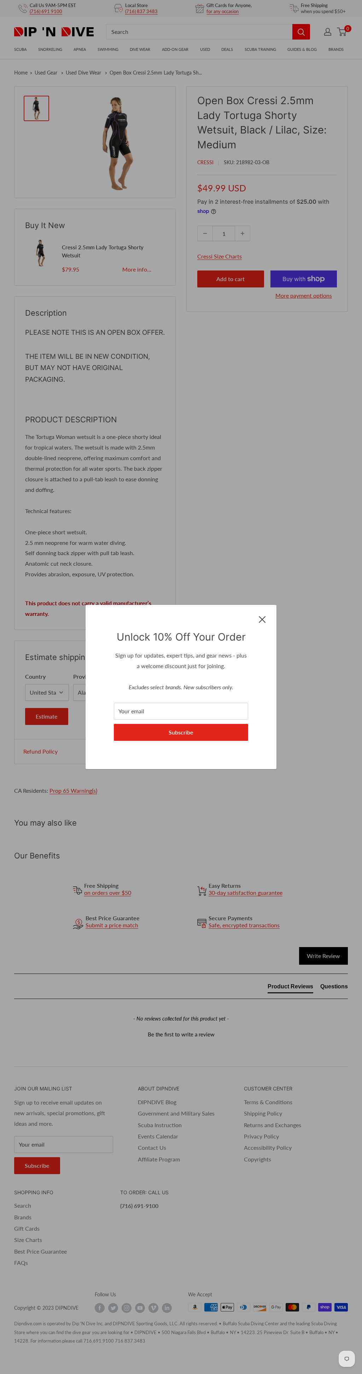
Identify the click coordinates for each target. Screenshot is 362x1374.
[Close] (262, 618)
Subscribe (181, 732)
